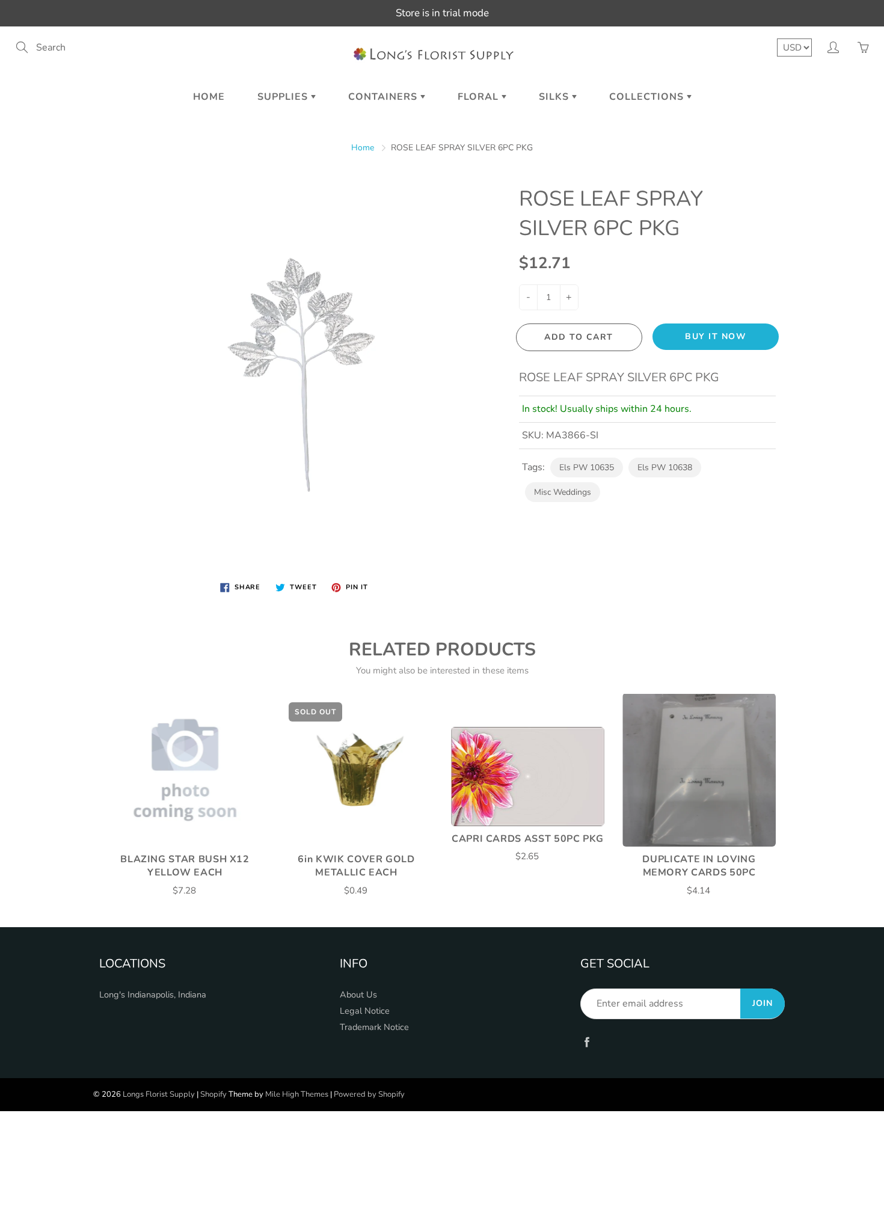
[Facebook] (586, 1041)
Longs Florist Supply (159, 1094)
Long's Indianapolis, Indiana (152, 995)
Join (762, 1003)
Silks (555, 96)
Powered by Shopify (369, 1094)
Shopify (213, 1094)
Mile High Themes (296, 1094)
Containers (384, 96)
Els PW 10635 (586, 467)
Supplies (284, 96)
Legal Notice (365, 1011)
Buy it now (715, 336)
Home (209, 96)
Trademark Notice (374, 1027)
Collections (648, 96)
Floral (480, 96)
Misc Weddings (562, 492)
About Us (358, 995)
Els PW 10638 (664, 467)
